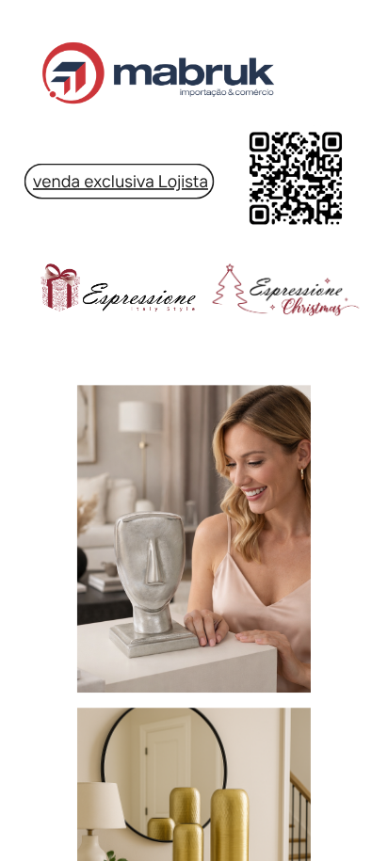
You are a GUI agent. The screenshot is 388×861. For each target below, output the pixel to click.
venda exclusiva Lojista (120, 180)
